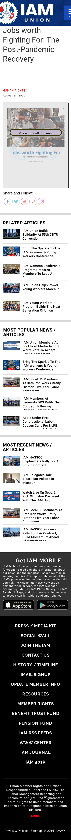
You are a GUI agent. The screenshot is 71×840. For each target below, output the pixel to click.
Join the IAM (35, 645)
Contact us (36, 655)
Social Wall (35, 635)
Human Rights (14, 90)
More (35, 816)
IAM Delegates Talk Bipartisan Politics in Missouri (38, 479)
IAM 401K (36, 762)
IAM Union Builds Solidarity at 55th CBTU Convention (40, 235)
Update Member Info (35, 684)
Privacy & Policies (16, 830)
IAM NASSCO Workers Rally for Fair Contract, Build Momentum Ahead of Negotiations (41, 535)
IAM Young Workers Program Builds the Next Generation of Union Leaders (41, 308)
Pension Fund (35, 723)
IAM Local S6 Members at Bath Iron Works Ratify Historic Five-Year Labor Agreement (42, 385)
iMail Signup (36, 674)
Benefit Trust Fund (35, 713)
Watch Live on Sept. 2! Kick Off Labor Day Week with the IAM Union (41, 496)
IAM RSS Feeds (35, 732)
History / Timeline (35, 664)
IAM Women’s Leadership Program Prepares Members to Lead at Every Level (42, 271)
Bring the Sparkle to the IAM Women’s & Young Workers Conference (41, 252)
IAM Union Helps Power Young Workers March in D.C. (41, 289)
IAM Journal (35, 752)
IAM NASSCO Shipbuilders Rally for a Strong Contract (41, 461)
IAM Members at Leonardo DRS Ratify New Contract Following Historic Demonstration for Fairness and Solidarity (42, 408)
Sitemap (36, 830)
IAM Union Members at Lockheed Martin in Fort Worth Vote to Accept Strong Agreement (41, 348)
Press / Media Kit (35, 625)
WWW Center (36, 742)
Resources (35, 693)
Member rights (35, 703)
